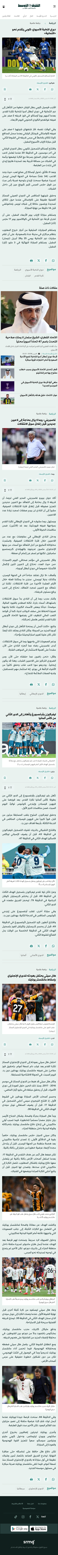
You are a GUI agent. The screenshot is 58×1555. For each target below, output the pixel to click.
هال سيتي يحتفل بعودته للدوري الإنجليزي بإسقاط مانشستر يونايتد (32, 975)
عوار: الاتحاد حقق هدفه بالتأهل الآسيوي (38, 392)
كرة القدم (39, 273)
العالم (31, 14)
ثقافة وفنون (6, 14)
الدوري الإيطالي (37, 691)
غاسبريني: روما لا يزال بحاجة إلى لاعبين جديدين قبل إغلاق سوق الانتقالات (33, 420)
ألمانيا (23, 952)
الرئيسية (53, 14)
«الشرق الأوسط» (42, 81)
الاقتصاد (17, 14)
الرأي (24, 14)
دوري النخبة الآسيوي (34, 267)
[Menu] (55, 5)
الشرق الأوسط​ (42, 14)
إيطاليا (23, 691)
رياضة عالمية (35, 20)
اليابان (28, 273)
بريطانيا (21, 1486)
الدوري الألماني (37, 952)
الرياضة (52, 20)
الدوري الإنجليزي (36, 1486)
